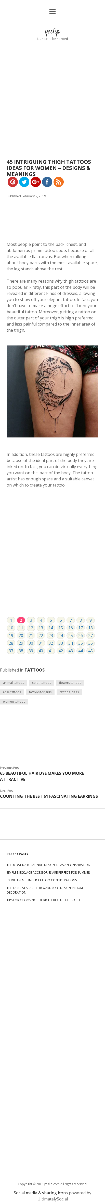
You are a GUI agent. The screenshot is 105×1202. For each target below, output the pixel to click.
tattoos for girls (40, 692)
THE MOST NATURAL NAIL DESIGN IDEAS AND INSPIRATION (48, 865)
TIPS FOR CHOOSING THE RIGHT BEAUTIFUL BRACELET (45, 900)
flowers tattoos (70, 682)
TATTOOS (34, 670)
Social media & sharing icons (41, 1193)
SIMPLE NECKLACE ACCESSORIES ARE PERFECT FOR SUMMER (48, 872)
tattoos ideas (69, 692)
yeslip (52, 32)
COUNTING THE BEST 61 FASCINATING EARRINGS (49, 796)
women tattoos (14, 701)
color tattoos (41, 682)
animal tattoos (13, 682)
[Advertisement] (52, 93)
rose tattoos (12, 692)
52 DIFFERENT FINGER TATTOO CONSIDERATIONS (42, 880)
